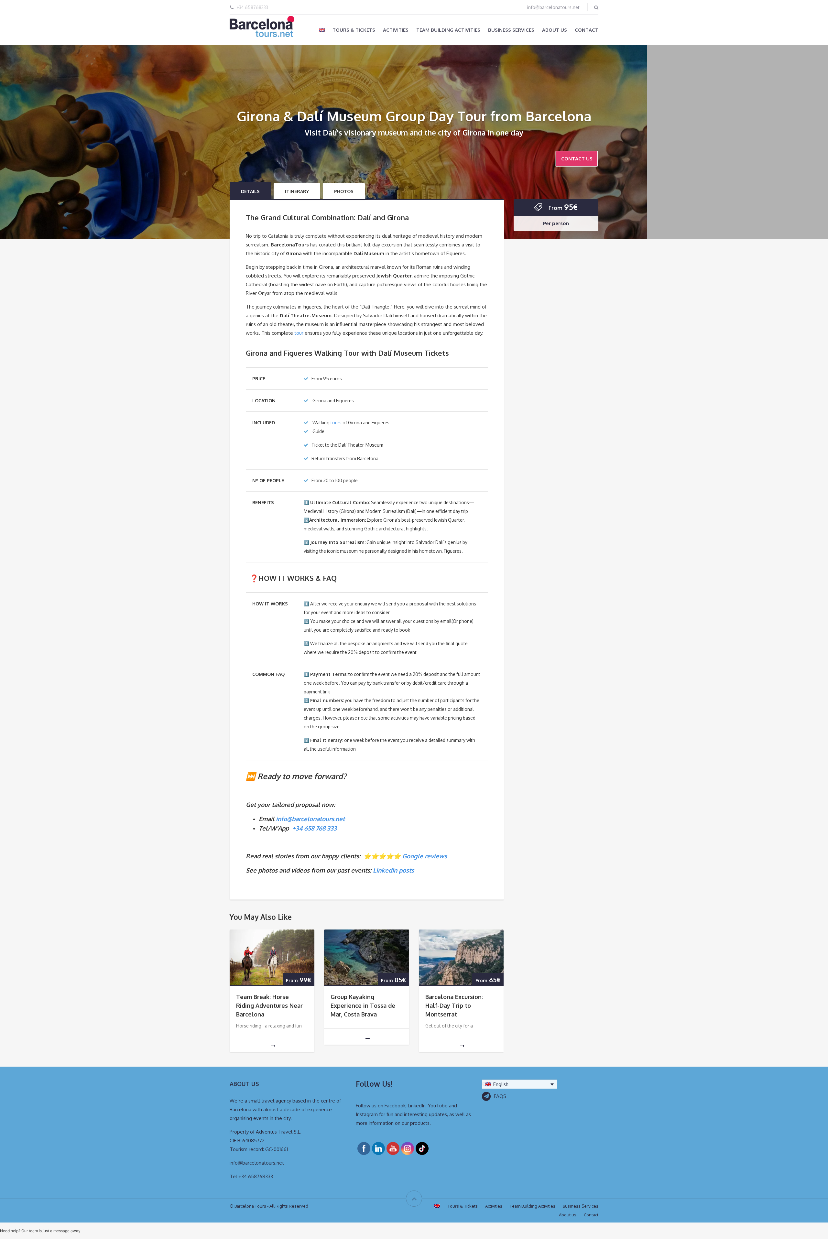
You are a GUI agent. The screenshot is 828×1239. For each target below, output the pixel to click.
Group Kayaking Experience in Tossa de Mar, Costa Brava (363, 1005)
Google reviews (424, 856)
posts (405, 870)
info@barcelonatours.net (553, 7)
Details (250, 191)
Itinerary (297, 191)
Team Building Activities (448, 30)
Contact (586, 30)
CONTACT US (577, 159)
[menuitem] (322, 30)
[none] (519, 1084)
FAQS (500, 1096)
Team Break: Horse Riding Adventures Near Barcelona (269, 1005)
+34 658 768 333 (314, 828)
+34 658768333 (252, 7)
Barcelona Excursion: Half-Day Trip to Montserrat (454, 1005)
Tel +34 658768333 (251, 1176)
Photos (344, 191)
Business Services (511, 30)
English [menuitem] (500, 1084)
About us (554, 30)
